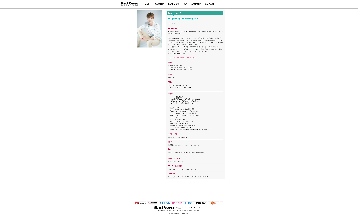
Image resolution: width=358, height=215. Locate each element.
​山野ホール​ (172, 77)
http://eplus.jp (183, 123)
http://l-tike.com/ (180, 119)
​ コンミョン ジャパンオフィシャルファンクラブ (182, 169)
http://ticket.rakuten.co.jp (188, 125)
